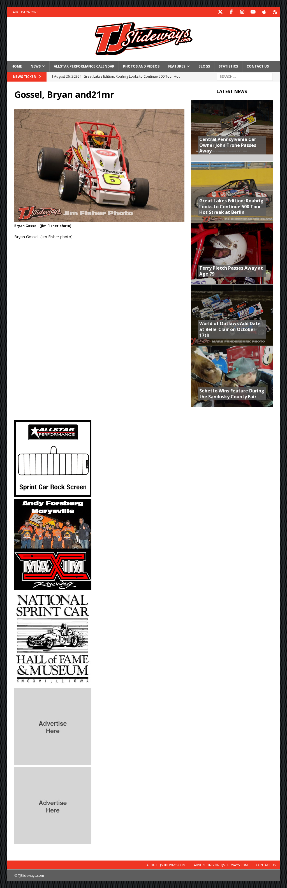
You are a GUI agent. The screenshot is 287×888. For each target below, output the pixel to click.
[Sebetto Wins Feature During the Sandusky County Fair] (232, 376)
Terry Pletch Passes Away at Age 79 (231, 271)
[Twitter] (220, 12)
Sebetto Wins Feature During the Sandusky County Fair (231, 394)
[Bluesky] (275, 12)
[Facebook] (231, 12)
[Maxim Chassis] (52, 586)
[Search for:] (245, 76)
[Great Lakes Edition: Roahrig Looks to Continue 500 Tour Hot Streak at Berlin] (232, 192)
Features (176, 66)
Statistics (228, 66)
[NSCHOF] (52, 682)
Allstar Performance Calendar (84, 66)
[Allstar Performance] (52, 493)
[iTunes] (264, 12)
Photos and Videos (141, 66)
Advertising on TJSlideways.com (221, 865)
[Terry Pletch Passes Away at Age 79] (232, 253)
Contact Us (258, 66)
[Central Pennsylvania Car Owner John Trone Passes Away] (232, 130)
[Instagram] (242, 12)
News (36, 66)
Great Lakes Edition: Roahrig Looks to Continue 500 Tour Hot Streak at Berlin (231, 207)
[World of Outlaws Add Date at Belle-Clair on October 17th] (232, 315)
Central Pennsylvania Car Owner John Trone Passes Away (227, 145)
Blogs (204, 66)
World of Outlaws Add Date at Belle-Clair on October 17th (230, 329)
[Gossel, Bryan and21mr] (99, 218)
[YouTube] (253, 12)
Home (16, 66)
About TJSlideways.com (166, 865)
